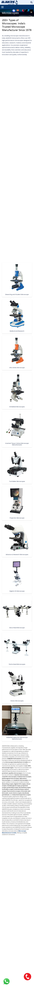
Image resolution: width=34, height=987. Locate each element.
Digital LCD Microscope (17, 591)
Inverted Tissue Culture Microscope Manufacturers (17, 444)
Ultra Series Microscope (17, 368)
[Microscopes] (17, 277)
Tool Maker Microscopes (17, 481)
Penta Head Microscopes (17, 664)
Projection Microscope (17, 518)
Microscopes (10, 13)
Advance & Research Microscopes (17, 554)
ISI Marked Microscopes (17, 407)
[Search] (31, 2)
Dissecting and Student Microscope (17, 294)
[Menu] (2, 7)
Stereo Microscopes (17, 701)
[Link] (9, 2)
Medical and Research (17, 331)
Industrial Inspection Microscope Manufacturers (17, 738)
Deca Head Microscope (17, 628)
